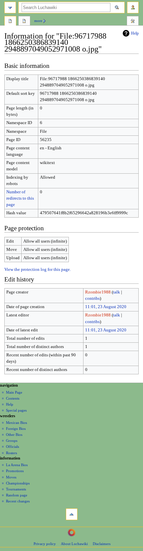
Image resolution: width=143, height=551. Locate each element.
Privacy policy (45, 544)
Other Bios (14, 435)
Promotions (15, 471)
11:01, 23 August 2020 (105, 306)
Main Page (14, 392)
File (10, 21)
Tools (132, 21)
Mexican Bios (16, 423)
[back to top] (71, 514)
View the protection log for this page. (37, 269)
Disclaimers (101, 544)
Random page (16, 495)
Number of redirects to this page (20, 198)
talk (116, 292)
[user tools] (133, 7)
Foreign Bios (16, 429)
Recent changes (18, 501)
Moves (11, 477)
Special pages (16, 410)
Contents (12, 398)
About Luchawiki (74, 544)
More (38, 21)
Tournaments (16, 489)
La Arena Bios (17, 465)
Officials (12, 447)
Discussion (24, 21)
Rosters (11, 453)
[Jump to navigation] (10, 7)
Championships (18, 483)
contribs (92, 298)
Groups (11, 441)
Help (135, 33)
